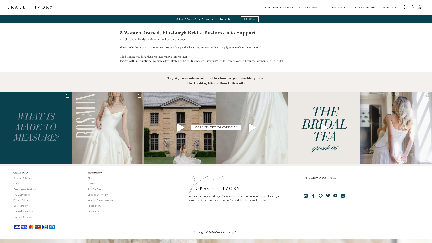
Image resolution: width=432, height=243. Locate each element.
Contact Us (93, 211)
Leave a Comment (176, 39)
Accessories (309, 7)
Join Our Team (95, 189)
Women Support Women (101, 200)
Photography (94, 206)
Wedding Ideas (144, 56)
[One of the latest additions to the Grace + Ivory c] (108, 128)
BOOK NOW (249, 19)
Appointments (337, 7)
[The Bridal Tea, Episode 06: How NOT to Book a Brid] (324, 128)
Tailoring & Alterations (25, 189)
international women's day (152, 61)
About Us (388, 7)
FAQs (16, 183)
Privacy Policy (21, 200)
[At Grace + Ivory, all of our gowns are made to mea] (36, 128)
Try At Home (365, 7)
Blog (90, 178)
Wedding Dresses (278, 7)
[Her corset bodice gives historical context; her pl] (396, 128)
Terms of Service (22, 217)
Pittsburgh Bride (215, 61)
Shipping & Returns (23, 178)
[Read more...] (253, 47)
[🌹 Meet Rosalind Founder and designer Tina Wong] (252, 128)
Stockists (92, 183)
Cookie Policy (21, 206)
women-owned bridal (270, 61)
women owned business (241, 61)
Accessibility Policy (23, 211)
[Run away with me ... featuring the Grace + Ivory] (180, 128)
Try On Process (22, 195)
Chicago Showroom (98, 195)
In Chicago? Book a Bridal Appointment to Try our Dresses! (205, 19)
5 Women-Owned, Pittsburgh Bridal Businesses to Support (187, 33)
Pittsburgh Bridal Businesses (187, 61)
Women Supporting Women (170, 56)
